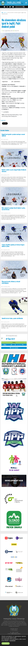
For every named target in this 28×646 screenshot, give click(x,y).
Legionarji (2, 120)
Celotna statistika (14, 347)
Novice (5, 12)
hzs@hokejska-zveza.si (15, 633)
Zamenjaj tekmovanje (12, 335)
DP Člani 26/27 (10, 339)
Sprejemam (5, 643)
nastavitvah (12, 640)
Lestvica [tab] (14, 342)
